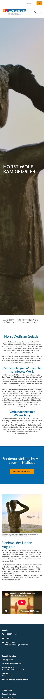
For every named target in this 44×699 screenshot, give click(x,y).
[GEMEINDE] (39, 3)
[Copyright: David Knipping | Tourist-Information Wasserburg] (40, 531)
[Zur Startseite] (14, 12)
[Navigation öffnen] (40, 12)
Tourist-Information (9, 694)
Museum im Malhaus (22, 471)
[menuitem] (39, 3)
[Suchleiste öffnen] (35, 12)
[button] (42, 313)
